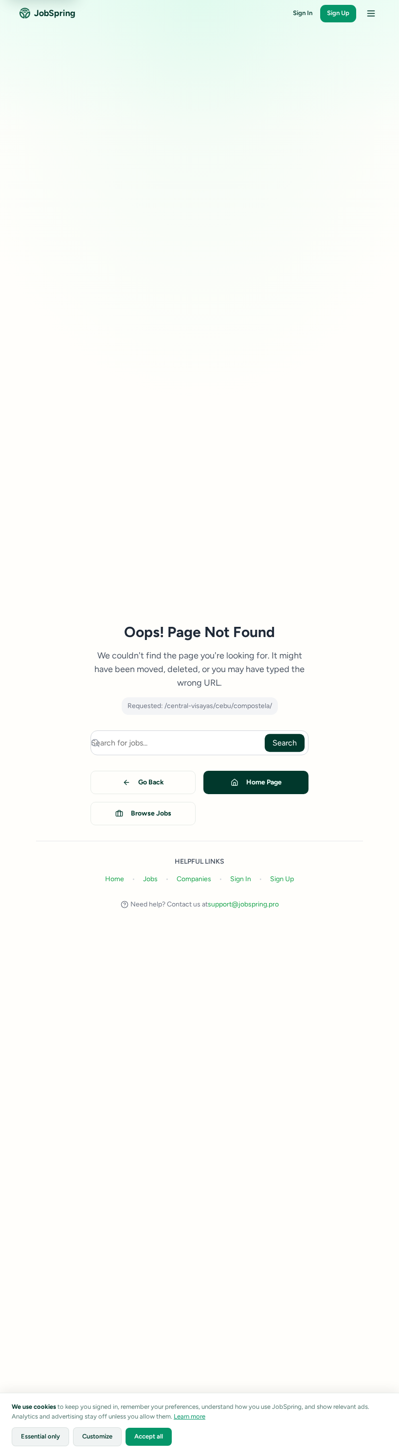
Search (284, 742)
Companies (194, 879)
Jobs (150, 879)
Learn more (189, 1416)
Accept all (148, 1436)
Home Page (264, 782)
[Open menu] (371, 13)
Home (114, 879)
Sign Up (338, 13)
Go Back (151, 782)
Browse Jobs (151, 813)
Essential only (40, 1436)
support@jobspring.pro (243, 904)
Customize (97, 1436)
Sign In (302, 13)
